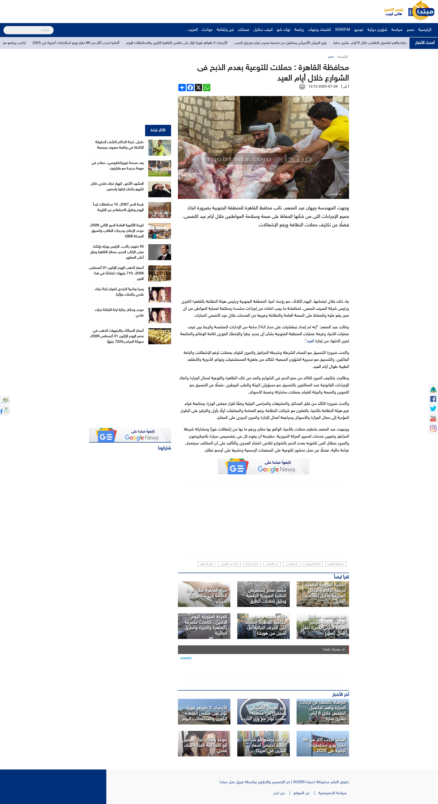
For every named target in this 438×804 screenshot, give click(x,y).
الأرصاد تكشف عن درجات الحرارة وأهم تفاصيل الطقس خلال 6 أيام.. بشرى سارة (323, 711)
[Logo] (391, 10)
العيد (310, 341)
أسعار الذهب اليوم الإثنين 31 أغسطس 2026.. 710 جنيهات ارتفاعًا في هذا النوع (116, 273)
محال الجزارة (251, 564)
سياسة (397, 29)
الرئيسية (425, 29)
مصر (410, 29)
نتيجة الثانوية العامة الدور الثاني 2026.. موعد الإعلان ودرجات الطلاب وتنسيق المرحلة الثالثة (116, 231)
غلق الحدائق (206, 564)
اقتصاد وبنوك (319, 29)
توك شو (283, 29)
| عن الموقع (306, 793)
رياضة (299, 29)
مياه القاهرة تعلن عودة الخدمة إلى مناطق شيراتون (206, 596)
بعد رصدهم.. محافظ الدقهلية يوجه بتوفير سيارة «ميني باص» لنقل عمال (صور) (323, 625)
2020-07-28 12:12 (323, 87)
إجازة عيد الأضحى (229, 564)
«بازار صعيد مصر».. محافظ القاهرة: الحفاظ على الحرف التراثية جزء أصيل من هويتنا (265, 625)
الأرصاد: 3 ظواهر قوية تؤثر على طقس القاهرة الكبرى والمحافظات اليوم (233, 43)
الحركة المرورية (313, 564)
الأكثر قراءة (158, 130)
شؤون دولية (377, 29)
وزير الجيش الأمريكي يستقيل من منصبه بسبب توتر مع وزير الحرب (337, 43)
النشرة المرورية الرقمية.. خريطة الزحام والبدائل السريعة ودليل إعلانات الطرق (324, 593)
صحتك (243, 29)
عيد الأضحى (291, 564)
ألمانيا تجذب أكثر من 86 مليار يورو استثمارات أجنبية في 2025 (132, 43)
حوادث (207, 29)
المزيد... (191, 29)
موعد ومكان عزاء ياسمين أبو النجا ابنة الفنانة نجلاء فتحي (204, 745)
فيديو (358, 29)
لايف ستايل (263, 29)
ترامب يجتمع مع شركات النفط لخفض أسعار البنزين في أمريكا (265, 745)
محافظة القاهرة (335, 564)
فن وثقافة (225, 29)
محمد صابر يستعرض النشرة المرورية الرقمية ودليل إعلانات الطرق (266, 596)
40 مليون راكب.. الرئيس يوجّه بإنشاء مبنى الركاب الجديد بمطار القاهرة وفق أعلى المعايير (117, 252)
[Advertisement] (85, 10)
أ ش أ (345, 87)
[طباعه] (302, 87)
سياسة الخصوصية (333, 793)
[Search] (5, 27)
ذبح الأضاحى (272, 564)
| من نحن (283, 793)
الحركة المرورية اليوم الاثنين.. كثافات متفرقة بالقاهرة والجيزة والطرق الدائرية (206, 625)
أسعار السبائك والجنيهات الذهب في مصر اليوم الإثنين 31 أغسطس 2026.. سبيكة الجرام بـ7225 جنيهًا (116, 336)
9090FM (342, 29)
